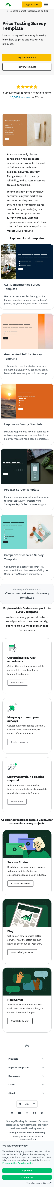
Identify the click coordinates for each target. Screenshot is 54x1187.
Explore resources (20, 883)
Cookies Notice (25, 1163)
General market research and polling (29, 10)
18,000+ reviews (20, 97)
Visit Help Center (20, 1021)
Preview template (27, 66)
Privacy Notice (9, 1163)
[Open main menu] (46, 4)
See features (17, 682)
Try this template (27, 57)
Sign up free (32, 4)
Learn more (17, 801)
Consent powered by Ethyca (37, 1183)
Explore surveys (19, 742)
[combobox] (27, 1104)
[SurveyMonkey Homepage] (8, 4)
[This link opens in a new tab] (12, 1113)
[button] (27, 1059)
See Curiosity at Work (22, 952)
